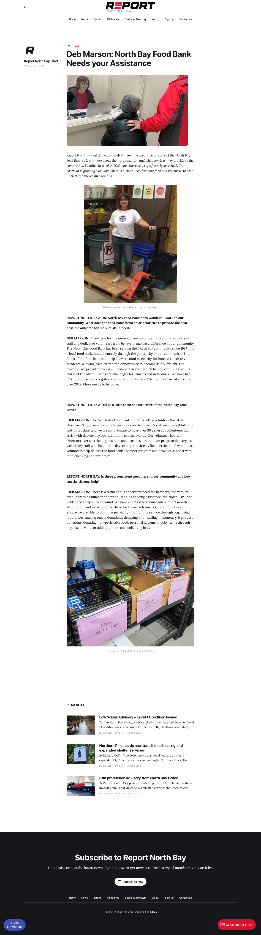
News (84, 19)
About (155, 19)
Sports (98, 19)
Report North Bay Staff (41, 61)
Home (72, 19)
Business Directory (136, 19)
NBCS (153, 911)
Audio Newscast (14, 925)
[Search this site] (25, 7)
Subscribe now (133, 881)
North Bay (73, 45)
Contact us (185, 19)
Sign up (169, 19)
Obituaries (113, 19)
